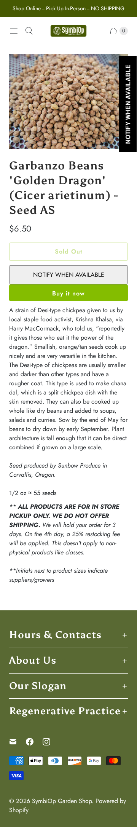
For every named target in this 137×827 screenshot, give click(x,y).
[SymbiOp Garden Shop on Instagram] (51, 741)
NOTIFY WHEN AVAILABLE (68, 274)
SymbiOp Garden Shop (62, 801)
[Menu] (13, 31)
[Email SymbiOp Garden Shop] (17, 741)
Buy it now (68, 293)
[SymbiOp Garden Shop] (68, 31)
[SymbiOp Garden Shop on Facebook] (34, 741)
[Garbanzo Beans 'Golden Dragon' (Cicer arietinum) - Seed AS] (68, 101)
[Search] (29, 31)
